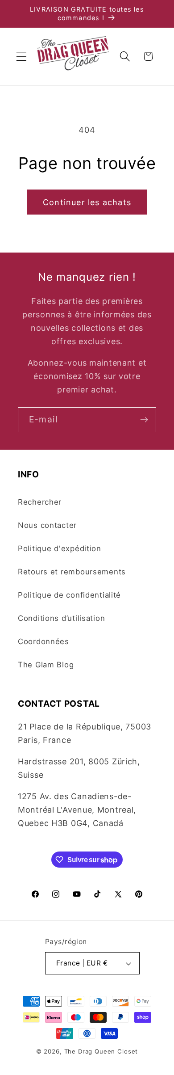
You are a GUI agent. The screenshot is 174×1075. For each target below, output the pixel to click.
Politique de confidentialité (69, 594)
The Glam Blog (46, 664)
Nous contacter (47, 525)
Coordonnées (43, 641)
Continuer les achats (87, 202)
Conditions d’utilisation (61, 618)
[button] (21, 56)
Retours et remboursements (72, 571)
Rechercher (40, 501)
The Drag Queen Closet (101, 1051)
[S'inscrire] (144, 419)
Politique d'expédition (59, 548)
